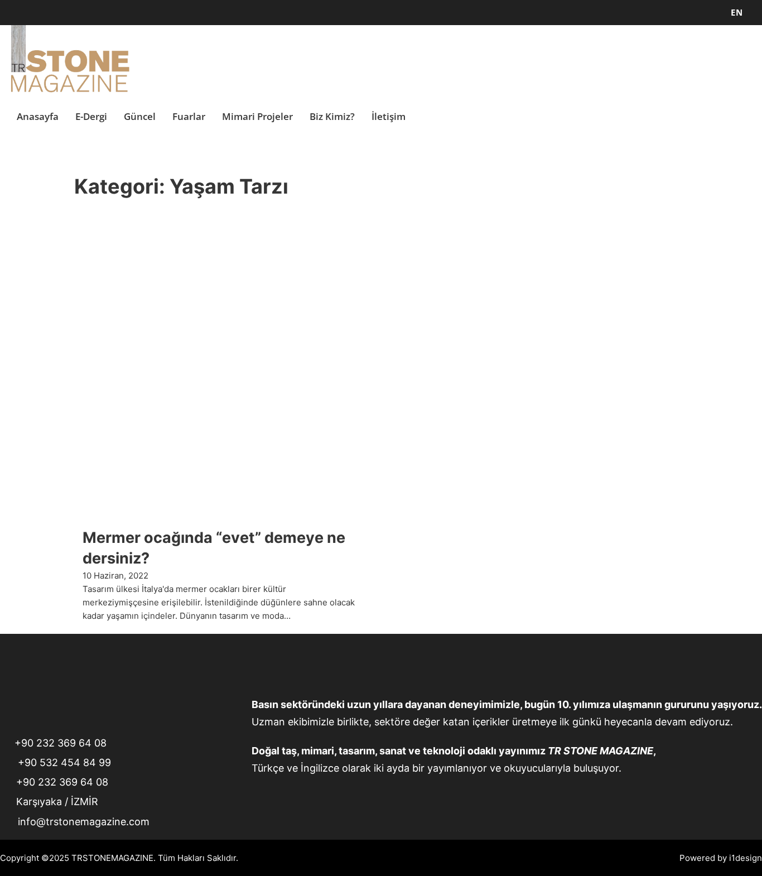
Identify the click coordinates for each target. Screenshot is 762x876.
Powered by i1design (720, 858)
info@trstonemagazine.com (83, 821)
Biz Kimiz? (332, 116)
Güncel (140, 116)
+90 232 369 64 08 (61, 743)
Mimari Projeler (257, 116)
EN (736, 12)
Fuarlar (188, 116)
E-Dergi (91, 116)
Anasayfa (38, 116)
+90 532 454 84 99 (64, 762)
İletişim (389, 116)
